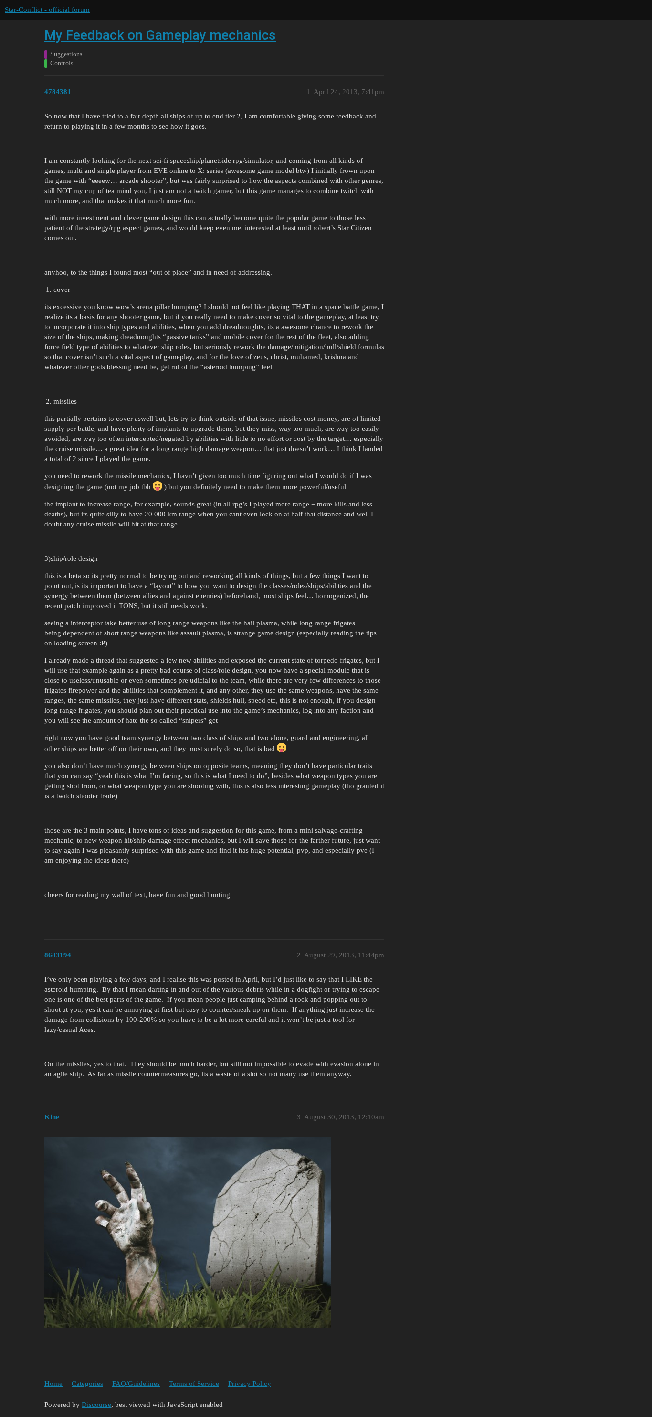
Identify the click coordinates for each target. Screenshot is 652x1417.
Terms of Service (194, 1383)
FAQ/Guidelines (136, 1383)
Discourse (96, 1404)
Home (53, 1383)
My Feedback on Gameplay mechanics (160, 35)
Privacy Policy (249, 1383)
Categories (87, 1383)
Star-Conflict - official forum (47, 9)
